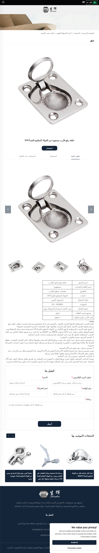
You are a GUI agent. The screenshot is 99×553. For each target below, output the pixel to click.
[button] (13, 435)
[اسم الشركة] (49, 9)
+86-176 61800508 (39, 530)
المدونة (10, 548)
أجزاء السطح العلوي (63, 33)
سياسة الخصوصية (20, 548)
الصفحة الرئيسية (88, 33)
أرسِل (49, 424)
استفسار (49, 148)
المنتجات (76, 33)
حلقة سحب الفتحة (48, 33)
